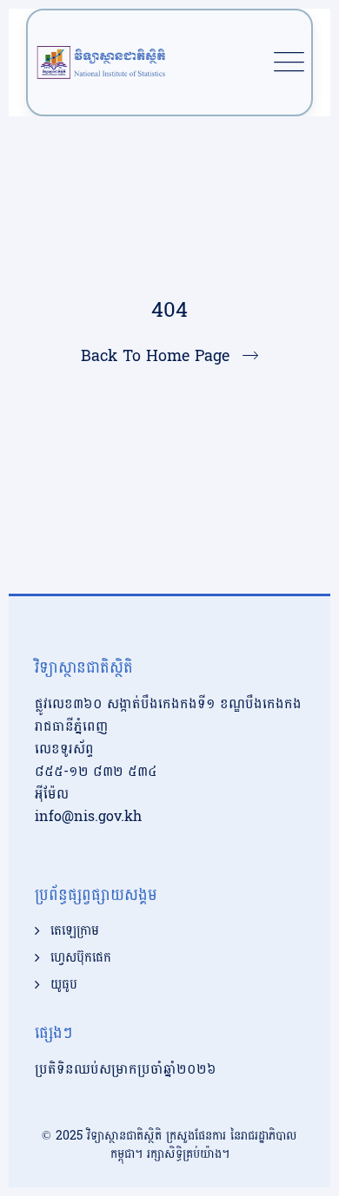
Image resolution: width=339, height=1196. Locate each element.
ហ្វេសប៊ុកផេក (80, 958)
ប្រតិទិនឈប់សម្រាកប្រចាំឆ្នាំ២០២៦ (125, 1068)
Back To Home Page (155, 356)
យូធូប (63, 985)
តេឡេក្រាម (74, 931)
